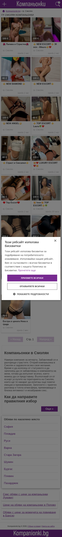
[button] (31, 294)
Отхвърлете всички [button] (32, 286)
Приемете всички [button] (32, 277)
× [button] (55, 241)
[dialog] (30, 268)
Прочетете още (27, 270)
